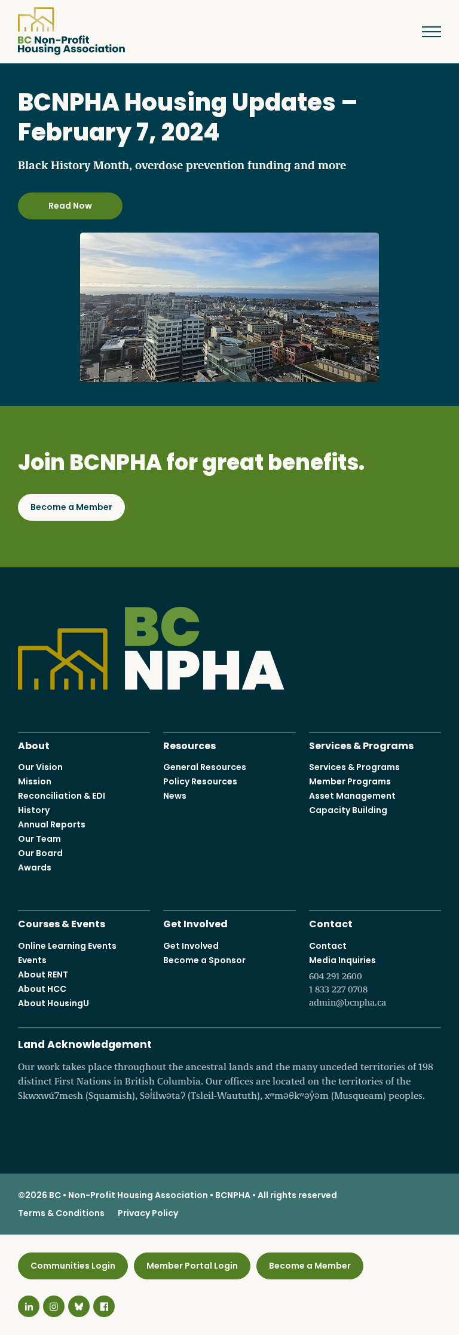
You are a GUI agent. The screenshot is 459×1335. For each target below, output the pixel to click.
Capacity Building (348, 810)
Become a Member (71, 507)
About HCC (42, 989)
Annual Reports (51, 824)
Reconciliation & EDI (61, 796)
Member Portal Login (192, 1266)
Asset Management (352, 796)
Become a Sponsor (204, 960)
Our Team (39, 839)
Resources (189, 744)
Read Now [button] (70, 206)
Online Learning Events (67, 946)
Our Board (40, 853)
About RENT (43, 974)
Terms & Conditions (61, 1213)
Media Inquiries (347, 981)
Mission (34, 781)
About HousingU (53, 1003)
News (174, 796)
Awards (34, 867)
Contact (331, 922)
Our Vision (40, 767)
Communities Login (72, 1266)
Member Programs (350, 781)
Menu (426, 32)
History (34, 810)
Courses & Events (61, 922)
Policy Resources (200, 781)
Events (32, 960)
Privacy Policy (148, 1213)
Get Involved (195, 922)
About (34, 744)
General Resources (204, 767)
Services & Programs (361, 744)
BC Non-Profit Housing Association (71, 31)
